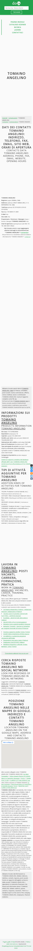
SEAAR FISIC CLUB (23, 786)
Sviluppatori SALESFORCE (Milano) (14, 642)
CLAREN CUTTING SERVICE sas (20, 780)
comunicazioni (13, 118)
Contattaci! (24, 232)
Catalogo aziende (17, 24)
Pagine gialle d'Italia (9, 942)
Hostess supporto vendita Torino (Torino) (16, 632)
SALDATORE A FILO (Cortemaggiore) (15, 622)
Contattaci (17, 32)
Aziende (4, 118)
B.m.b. (23, 778)
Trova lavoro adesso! (16, 653)
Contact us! (27, 237)
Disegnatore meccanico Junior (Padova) (15, 640)
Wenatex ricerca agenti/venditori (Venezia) (16, 624)
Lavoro (17, 30)
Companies (5, 122)
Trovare (16, 12)
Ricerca (17, 27)
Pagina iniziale (17, 22)
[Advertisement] (16, 53)
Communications (13, 122)
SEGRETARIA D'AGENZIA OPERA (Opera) (16, 634)
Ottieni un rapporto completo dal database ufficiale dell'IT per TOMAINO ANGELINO (16, 463)
